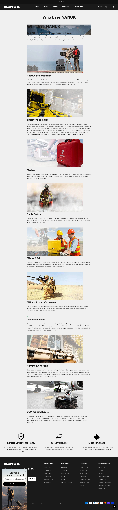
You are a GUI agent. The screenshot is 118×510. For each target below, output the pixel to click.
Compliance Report (59, 504)
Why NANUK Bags (66, 482)
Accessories (47, 482)
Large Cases (47, 473)
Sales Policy (101, 488)
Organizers (64, 470)
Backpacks (64, 467)
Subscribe (32, 478)
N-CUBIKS (64, 479)
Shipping (100, 470)
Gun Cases (83, 476)
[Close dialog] (25, 471)
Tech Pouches (65, 473)
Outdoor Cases (84, 482)
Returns (100, 473)
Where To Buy (102, 479)
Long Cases (47, 476)
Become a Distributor (104, 482)
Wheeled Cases (48, 479)
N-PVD (63, 476)
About (55, 7)
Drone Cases (83, 473)
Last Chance (78, 7)
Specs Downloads (103, 476)
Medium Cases (48, 470)
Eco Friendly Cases (85, 479)
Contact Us (101, 467)
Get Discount (14, 484)
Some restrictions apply (66, 449)
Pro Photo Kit (84, 470)
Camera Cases (84, 467)
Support (65, 7)
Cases (37, 7)
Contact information (46, 504)
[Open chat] (114, 506)
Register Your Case (104, 485)
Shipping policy (36, 504)
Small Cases (47, 467)
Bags (46, 7)
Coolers (82, 485)
